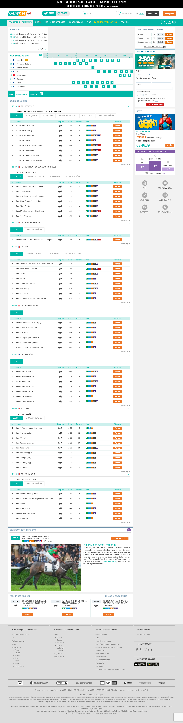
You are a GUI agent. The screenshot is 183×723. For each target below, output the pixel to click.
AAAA (154, 95)
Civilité (138, 71)
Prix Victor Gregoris (23, 191)
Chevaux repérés (106, 116)
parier (117, 126)
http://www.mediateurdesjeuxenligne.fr (104, 713)
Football (60, 637)
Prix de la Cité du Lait (24, 433)
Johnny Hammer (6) (109, 561)
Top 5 (17, 664)
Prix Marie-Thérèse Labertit (26, 269)
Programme (58, 654)
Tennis (59, 640)
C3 (154, 42)
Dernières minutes (67, 116)
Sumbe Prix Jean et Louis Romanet (29, 145)
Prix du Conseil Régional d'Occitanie (29, 186)
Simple (17, 650)
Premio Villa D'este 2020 (25, 386)
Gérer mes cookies (102, 653)
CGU (156, 101)
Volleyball (60, 648)
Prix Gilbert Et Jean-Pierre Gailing (28, 201)
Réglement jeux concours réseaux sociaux (111, 669)
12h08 (160, 38)
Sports (56, 635)
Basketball (60, 643)
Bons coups (87, 116)
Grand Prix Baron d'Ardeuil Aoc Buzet (30, 211)
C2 (154, 38)
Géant (14, 644)
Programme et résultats (20, 635)
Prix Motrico (20, 279)
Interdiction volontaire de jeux (91, 695)
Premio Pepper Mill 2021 (25, 391)
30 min (160, 35)
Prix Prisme (20, 504)
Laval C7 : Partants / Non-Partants (33, 37)
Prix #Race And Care (24, 206)
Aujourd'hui (21, 94)
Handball (60, 651)
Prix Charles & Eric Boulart (26, 284)
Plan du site (100, 663)
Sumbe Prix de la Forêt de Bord (27, 155)
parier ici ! (120, 538)
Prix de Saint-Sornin (23, 508)
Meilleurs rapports (18, 641)
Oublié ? (141, 14)
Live (13, 638)
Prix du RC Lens (22, 333)
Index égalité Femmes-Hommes (107, 644)
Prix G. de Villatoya (23, 289)
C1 (154, 35)
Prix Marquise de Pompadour (27, 494)
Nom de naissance (143, 78)
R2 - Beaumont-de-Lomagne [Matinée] (37, 601)
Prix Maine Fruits (22, 448)
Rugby (59, 645)
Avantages (144, 200)
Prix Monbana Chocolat (24, 443)
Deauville (26, 537)
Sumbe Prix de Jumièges (25, 150)
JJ (137, 95)
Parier (169, 35)
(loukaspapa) (168, 166)
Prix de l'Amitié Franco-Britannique (29, 428)
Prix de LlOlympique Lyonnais (27, 342)
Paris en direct (59, 657)
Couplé (17, 653)
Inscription (169, 14)
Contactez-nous (165, 188)
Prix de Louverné (22, 468)
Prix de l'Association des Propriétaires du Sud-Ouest (35, 499)
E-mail (138, 85)
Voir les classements (153, 173)
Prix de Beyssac (22, 518)
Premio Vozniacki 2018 (24, 372)
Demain (33, 94)
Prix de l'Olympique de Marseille (28, 337)
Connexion (152, 14)
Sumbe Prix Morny (23, 140)
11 (129, 530)
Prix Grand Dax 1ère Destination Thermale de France (36, 264)
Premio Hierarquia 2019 (25, 377)
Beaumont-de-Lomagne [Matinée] (150, 35)
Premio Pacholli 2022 (24, 396)
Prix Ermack (20, 274)
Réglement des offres (103, 660)
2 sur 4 (17, 655)
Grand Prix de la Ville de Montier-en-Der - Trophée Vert (36, 240)
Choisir (139, 74)
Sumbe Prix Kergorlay (24, 131)
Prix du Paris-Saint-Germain (26, 328)
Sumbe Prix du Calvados (25, 126)
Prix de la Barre (22, 294)
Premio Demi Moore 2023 (25, 401)
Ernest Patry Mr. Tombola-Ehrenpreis (30, 347)
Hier (11, 94)
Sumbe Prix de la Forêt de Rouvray (29, 160)
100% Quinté (31, 116)
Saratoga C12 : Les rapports (30, 43)
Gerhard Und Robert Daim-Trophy (28, 323)
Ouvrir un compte (155, 104)
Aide (144, 188)
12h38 (160, 42)
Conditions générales (103, 641)
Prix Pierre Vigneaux (23, 216)
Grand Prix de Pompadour (25, 513)
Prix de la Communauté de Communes (30, 196)
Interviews (48, 116)
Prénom (154, 78)
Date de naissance (143, 92)
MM (146, 95)
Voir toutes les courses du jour (155, 47)
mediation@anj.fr (84, 713)
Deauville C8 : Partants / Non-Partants (33, 34)
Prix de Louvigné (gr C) (24, 463)
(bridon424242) (155, 159)
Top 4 (17, 661)
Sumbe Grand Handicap (25, 136)
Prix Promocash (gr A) (24, 453)
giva (142, 162)
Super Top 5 (145, 212)
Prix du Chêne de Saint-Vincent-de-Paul (31, 298)
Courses (17, 116)
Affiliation (99, 666)
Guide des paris (165, 200)
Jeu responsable (101, 657)
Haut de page (124, 164)
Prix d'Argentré (21, 438)
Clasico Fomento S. (23, 381)
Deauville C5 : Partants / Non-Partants (33, 40)
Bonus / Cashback (165, 212)
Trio (16, 658)
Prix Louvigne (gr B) (23, 458)
